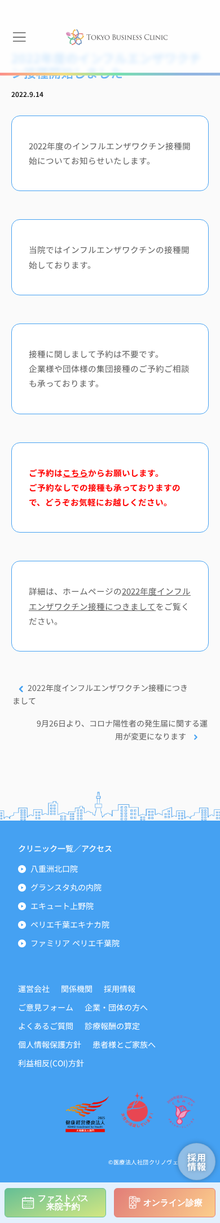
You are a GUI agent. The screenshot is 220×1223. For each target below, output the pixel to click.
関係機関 (77, 988)
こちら (75, 472)
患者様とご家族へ (124, 1044)
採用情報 (119, 988)
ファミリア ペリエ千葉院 (75, 943)
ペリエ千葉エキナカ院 (69, 924)
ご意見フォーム (45, 1007)
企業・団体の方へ (116, 1007)
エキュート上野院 (62, 905)
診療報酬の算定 (112, 1025)
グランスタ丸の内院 (66, 887)
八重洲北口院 (54, 868)
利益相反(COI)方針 (51, 1063)
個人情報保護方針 (49, 1044)
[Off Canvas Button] (19, 37)
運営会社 (34, 988)
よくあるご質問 (45, 1025)
